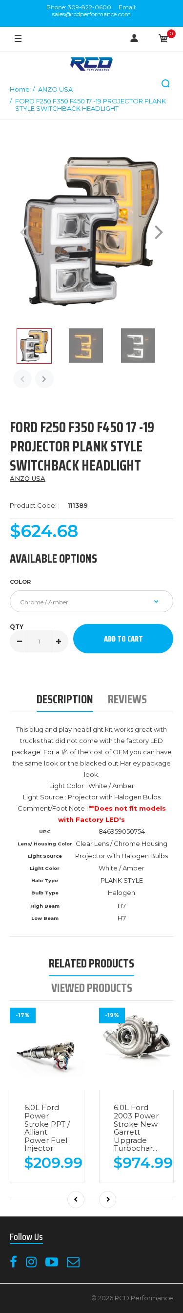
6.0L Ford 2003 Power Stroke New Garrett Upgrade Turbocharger (139, 1128)
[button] (166, 84)
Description (65, 699)
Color (20, 581)
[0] (163, 39)
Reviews (127, 699)
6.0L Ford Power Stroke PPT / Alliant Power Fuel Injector (47, 1128)
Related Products (91, 963)
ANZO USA (27, 478)
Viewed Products (91, 987)
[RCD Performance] (92, 65)
